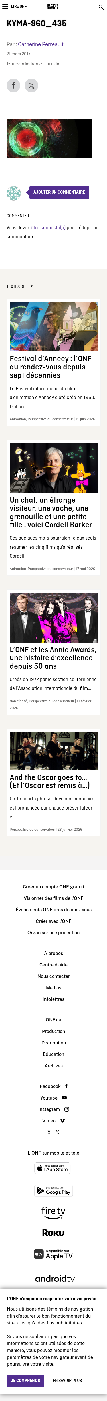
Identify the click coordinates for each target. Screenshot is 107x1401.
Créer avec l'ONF (54, 921)
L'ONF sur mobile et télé (53, 1153)
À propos (53, 953)
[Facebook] (13, 85)
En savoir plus (67, 1381)
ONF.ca (53, 1020)
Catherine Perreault (41, 44)
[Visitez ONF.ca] (62, 6)
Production (53, 1031)
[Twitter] (31, 85)
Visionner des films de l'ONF (54, 898)
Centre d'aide (53, 965)
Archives (54, 1066)
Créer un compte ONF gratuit (53, 887)
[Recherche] (102, 7)
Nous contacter (53, 976)
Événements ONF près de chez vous (54, 909)
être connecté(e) (48, 228)
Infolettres (53, 999)
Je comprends (25, 1381)
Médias (53, 988)
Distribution (53, 1043)
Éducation (53, 1054)
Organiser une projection (53, 932)
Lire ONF (19, 6)
